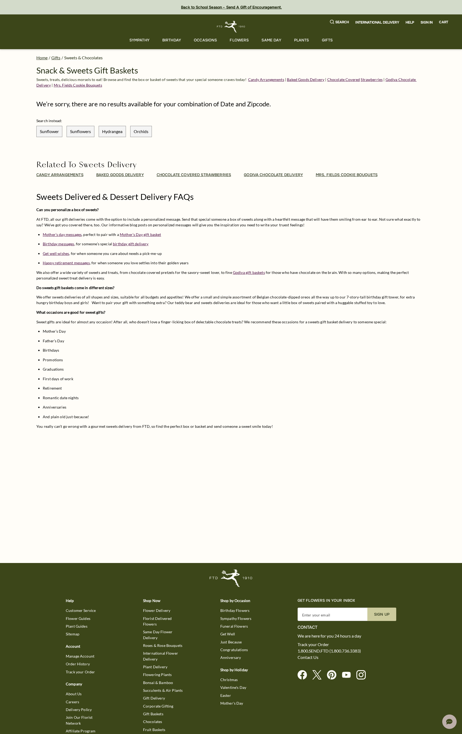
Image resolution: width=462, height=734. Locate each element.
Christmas (229, 679)
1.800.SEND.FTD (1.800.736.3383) (329, 651)
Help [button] (410, 22)
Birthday (171, 40)
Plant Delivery (155, 667)
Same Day (271, 40)
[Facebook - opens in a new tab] (304, 675)
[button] (339, 22)
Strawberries (372, 79)
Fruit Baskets (154, 729)
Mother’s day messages (62, 234)
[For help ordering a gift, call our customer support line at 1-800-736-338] (231, 26)
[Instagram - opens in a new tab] (363, 675)
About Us (74, 694)
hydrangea (112, 131)
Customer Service (81, 610)
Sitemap (72, 634)
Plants (301, 40)
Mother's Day (231, 703)
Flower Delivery (156, 610)
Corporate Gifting (158, 706)
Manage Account (80, 656)
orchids (141, 131)
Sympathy (139, 40)
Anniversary (230, 657)
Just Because (231, 642)
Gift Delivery (154, 698)
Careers (72, 702)
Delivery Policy (79, 709)
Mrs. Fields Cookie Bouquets (78, 85)
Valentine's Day (233, 687)
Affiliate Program (81, 731)
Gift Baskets (153, 714)
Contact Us (308, 657)
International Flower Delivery (160, 656)
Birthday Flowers (234, 610)
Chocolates (152, 721)
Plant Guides (76, 626)
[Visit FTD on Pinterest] (334, 675)
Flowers (239, 40)
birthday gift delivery (130, 244)
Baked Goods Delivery (305, 79)
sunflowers (80, 131)
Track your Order (80, 672)
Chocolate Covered (343, 79)
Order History (78, 664)
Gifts (327, 40)
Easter (225, 695)
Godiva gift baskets (249, 272)
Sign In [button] (427, 22)
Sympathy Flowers (235, 618)
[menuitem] (139, 40)
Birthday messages (58, 244)
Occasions (205, 40)
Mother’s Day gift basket (140, 234)
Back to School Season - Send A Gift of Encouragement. (231, 7)
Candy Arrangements (266, 79)
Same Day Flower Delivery (157, 635)
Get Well (227, 634)
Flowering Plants (157, 674)
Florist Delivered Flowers (157, 621)
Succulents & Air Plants (163, 690)
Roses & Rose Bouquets (162, 645)
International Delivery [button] (377, 22)
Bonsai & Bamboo (158, 682)
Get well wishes (56, 253)
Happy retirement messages (66, 263)
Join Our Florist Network (79, 720)
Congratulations (234, 649)
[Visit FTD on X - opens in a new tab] (319, 675)
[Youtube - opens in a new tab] (348, 675)
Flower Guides (78, 618)
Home (42, 57)
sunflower (49, 131)
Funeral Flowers (234, 626)
